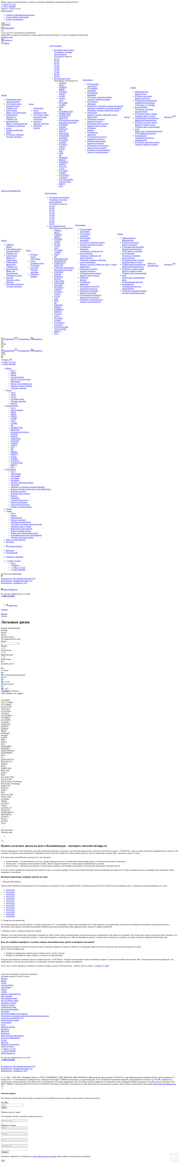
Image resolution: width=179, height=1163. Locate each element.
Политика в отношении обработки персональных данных (25, 1016)
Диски (13, 395)
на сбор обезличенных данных (43, 1156)
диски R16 (10, 899)
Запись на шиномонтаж (11, 191)
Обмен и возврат (8, 1005)
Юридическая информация (12, 1036)
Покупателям (6, 996)
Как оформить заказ (9, 998)
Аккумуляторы (17, 410)
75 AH (56, 72)
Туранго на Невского (14, 19)
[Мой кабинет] (2, 342)
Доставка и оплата (8, 1003)
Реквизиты (5, 1033)
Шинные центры (8, 1027)
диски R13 (10, 892)
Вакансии (5, 1031)
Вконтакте (13, 605)
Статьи (4, 1040)
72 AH (56, 70)
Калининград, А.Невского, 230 (14, 583)
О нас (3, 1025)
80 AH (56, 74)
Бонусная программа (9, 1009)
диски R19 (10, 905)
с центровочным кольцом (14, 675)
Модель (4, 646)
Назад (13, 370)
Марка (3, 641)
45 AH (56, 59)
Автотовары (16, 474)
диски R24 (10, 916)
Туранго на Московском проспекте (20, 15)
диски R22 (10, 912)
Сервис (14, 515)
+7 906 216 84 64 (8, 596)
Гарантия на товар (8, 1007)
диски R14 (10, 894)
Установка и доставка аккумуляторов (63, 53)
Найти (4, 1108)
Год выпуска (6, 650)
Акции (4, 989)
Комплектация (7, 655)
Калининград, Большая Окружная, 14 (16, 581)
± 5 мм (6, 682)
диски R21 (10, 910)
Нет (6, 1102)
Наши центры (7, 11)
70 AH (56, 68)
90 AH (56, 76)
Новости (4, 1042)
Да (2, 1102)
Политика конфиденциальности (14, 1014)
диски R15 (10, 896)
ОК (3, 1161)
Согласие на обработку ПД (12, 1018)
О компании (6, 1022)
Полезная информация (10, 1038)
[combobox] (14, 1120)
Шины (13, 373)
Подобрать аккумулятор (64, 50)
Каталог (4, 978)
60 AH (56, 61)
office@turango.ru (10, 589)
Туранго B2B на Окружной (17, 17)
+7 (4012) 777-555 (8, 4)
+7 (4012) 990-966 (8, 6)
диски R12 (10, 890)
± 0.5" (6, 689)
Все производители (62, 79)
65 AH (56, 65)
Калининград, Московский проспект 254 (18, 578)
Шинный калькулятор (10, 1044)
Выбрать (5, 1152)
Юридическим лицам (10, 1020)
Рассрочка (5, 1011)
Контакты (5, 1029)
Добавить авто (7, 37)
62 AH (56, 63)
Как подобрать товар (9, 1000)
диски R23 (10, 914)
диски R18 (10, 903)
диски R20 (10, 907)
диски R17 (10, 901)
